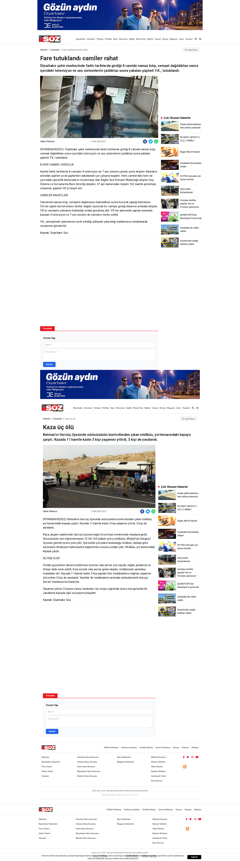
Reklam (195, 747)
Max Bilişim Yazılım (130, 795)
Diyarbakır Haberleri (51, 762)
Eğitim (150, 39)
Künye (176, 747)
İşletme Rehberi (158, 771)
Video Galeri (47, 771)
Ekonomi (123, 39)
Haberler (44, 50)
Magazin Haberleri (125, 762)
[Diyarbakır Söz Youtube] (197, 757)
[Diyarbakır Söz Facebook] (183, 757)
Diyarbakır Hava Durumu (88, 771)
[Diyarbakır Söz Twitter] (188, 757)
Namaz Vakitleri (158, 762)
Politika (108, 39)
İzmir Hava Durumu (86, 766)
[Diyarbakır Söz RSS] (184, 766)
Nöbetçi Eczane (158, 757)
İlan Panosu (156, 781)
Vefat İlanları (157, 766)
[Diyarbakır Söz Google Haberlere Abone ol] (191, 49)
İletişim (185, 747)
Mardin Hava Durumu (87, 776)
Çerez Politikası (163, 747)
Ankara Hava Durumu (87, 762)
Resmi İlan (141, 39)
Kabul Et (194, 857)
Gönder (49, 364)
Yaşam (158, 39)
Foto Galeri (47, 766)
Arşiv (181, 39)
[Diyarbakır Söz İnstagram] (192, 757)
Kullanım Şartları (129, 747)
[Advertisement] (99, 260)
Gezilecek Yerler (158, 776)
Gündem (91, 39)
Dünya (165, 39)
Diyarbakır (81, 39)
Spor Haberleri (124, 757)
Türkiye (99, 39)
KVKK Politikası (111, 747)
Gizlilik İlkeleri (146, 747)
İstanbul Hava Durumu (87, 757)
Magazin (174, 39)
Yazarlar (189, 39)
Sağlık (132, 39)
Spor (115, 39)
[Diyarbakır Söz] (49, 38)
